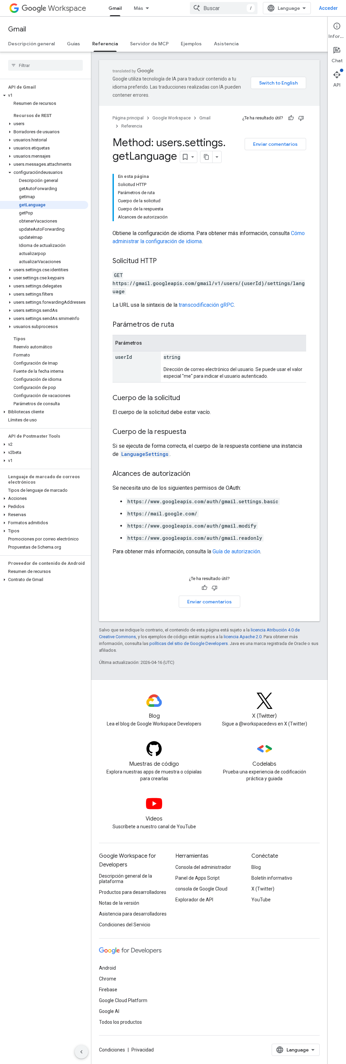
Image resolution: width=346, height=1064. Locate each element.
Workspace (67, 8)
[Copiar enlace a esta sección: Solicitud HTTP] (163, 261)
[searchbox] (45, 65)
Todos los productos (120, 1022)
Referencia (105, 44)
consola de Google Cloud (201, 889)
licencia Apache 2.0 (243, 636)
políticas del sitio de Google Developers (188, 643)
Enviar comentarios (275, 144)
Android (107, 968)
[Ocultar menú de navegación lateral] (81, 1052)
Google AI (109, 1011)
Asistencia (226, 44)
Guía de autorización (236, 551)
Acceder (328, 8)
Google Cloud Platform (123, 1000)
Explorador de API (194, 899)
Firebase (108, 989)
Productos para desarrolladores (132, 892)
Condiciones (112, 1050)
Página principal (128, 117)
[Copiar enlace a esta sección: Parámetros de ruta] (181, 325)
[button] (44, 95)
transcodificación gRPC (206, 305)
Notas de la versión (119, 903)
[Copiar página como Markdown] (206, 157)
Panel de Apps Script (197, 878)
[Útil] (291, 118)
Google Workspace (171, 117)
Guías (73, 44)
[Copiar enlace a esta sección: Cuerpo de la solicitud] (187, 398)
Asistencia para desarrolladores (133, 914)
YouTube (261, 899)
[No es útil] (301, 118)
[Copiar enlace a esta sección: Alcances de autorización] (197, 474)
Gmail (115, 8)
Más (138, 8)
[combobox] (223, 8)
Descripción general (31, 44)
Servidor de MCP (149, 44)
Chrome (107, 978)
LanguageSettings (144, 454)
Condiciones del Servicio (124, 924)
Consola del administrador (203, 867)
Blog (256, 867)
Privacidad (142, 1050)
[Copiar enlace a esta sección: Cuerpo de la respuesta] (193, 432)
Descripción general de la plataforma (125, 878)
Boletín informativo (271, 878)
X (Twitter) (262, 889)
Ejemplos (191, 44)
